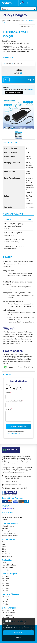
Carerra (4, 542)
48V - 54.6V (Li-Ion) (8, 617)
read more (6, 57)
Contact (4, 519)
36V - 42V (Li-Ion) (7, 615)
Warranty (5, 528)
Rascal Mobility (6, 554)
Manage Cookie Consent (10, 535)
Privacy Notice (10, 628)
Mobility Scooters (7, 567)
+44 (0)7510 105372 (11, 481)
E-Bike (4, 562)
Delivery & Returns (8, 526)
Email (14, 401)
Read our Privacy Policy (14, 433)
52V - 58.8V (5, 586)
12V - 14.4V (5, 597)
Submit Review (16, 426)
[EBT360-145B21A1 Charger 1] (18, 135)
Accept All (18, 632)
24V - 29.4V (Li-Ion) (8, 610)
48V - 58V (5, 604)
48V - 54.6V (5, 583)
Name (8, 393)
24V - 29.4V (5, 578)
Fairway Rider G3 (7, 556)
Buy (29, 80)
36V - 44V (5, 601)
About (4, 515)
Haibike (4, 549)
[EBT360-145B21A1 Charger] (18, 114)
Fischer (4, 551)
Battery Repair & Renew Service (12, 517)
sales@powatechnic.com (13, 485)
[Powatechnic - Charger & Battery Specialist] (7, 3)
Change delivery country (14, 92)
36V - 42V (5, 581)
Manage (18, 637)
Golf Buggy (5, 570)
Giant (3, 544)
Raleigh (4, 547)
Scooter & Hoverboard (9, 565)
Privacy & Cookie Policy (9, 533)
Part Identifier (12, 450)
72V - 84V (5, 590)
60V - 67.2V (5, 588)
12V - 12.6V (5, 576)
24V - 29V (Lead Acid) (9, 613)
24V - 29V (5, 599)
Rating (8, 385)
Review (8, 409)
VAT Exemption (7, 531)
